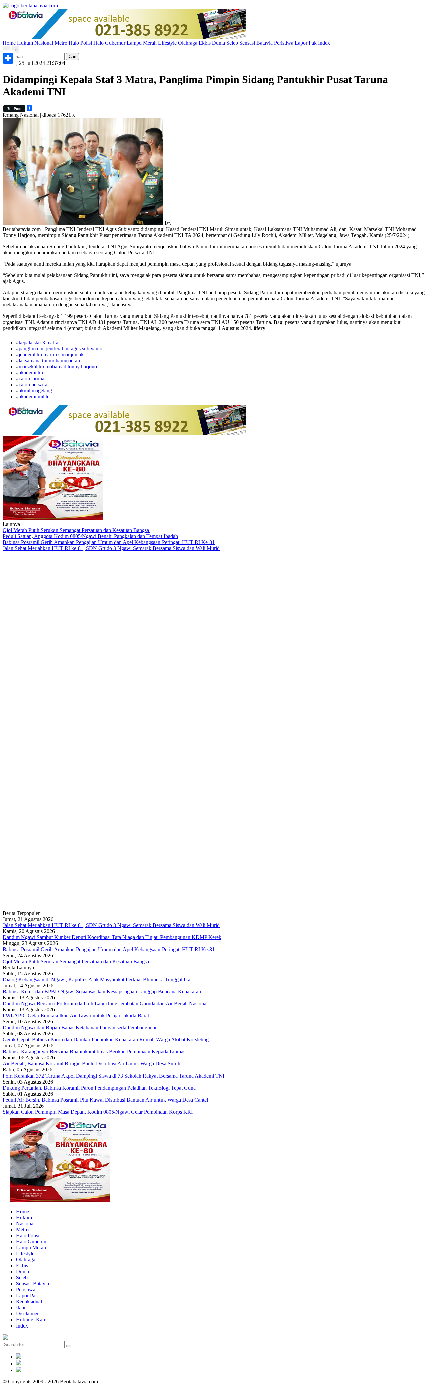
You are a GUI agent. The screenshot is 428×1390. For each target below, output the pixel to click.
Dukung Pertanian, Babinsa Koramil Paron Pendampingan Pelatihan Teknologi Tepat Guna (99, 1088)
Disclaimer (27, 1313)
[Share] (8, 58)
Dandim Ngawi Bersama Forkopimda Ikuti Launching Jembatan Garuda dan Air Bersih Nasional (105, 1003)
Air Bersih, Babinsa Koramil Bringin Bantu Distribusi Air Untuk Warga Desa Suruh (91, 1063)
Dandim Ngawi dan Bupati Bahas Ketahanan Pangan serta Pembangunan (80, 1027)
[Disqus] (214, 641)
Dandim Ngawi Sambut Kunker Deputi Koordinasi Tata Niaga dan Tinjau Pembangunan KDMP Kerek (112, 937)
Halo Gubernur (109, 43)
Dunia (218, 43)
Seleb (232, 43)
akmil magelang (35, 390)
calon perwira (33, 384)
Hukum (25, 43)
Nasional (43, 43)
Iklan (21, 1307)
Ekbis (205, 43)
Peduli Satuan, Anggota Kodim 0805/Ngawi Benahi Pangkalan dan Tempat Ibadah (90, 536)
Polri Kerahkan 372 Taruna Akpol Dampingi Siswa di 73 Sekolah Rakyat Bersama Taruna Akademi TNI (113, 1076)
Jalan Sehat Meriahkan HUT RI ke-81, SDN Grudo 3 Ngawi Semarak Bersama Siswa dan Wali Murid (111, 548)
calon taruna (31, 378)
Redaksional (29, 1301)
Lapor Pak (306, 43)
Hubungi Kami (32, 1319)
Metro (61, 43)
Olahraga (187, 43)
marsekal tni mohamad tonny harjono (58, 366)
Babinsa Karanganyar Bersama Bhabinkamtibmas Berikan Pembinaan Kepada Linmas (94, 1051)
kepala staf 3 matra (38, 342)
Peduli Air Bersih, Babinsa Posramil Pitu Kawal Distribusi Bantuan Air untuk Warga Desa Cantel (105, 1100)
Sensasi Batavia (256, 43)
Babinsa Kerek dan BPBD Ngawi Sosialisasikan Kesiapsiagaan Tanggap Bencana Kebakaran (102, 991)
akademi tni (31, 372)
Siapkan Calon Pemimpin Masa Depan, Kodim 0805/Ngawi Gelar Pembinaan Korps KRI (98, 1112)
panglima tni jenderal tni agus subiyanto (60, 348)
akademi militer (35, 396)
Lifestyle (167, 43)
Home (9, 43)
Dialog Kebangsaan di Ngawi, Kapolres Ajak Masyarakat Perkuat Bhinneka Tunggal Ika (96, 979)
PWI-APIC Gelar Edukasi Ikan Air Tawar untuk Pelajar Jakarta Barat (76, 1015)
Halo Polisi (80, 43)
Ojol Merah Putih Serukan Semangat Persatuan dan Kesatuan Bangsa (76, 530)
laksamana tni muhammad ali (49, 360)
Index (324, 43)
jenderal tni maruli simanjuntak (51, 354)
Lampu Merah (142, 43)
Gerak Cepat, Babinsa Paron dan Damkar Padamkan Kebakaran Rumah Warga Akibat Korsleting (106, 1039)
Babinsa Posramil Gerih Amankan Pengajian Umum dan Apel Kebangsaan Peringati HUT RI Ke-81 (109, 542)
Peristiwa (283, 43)
